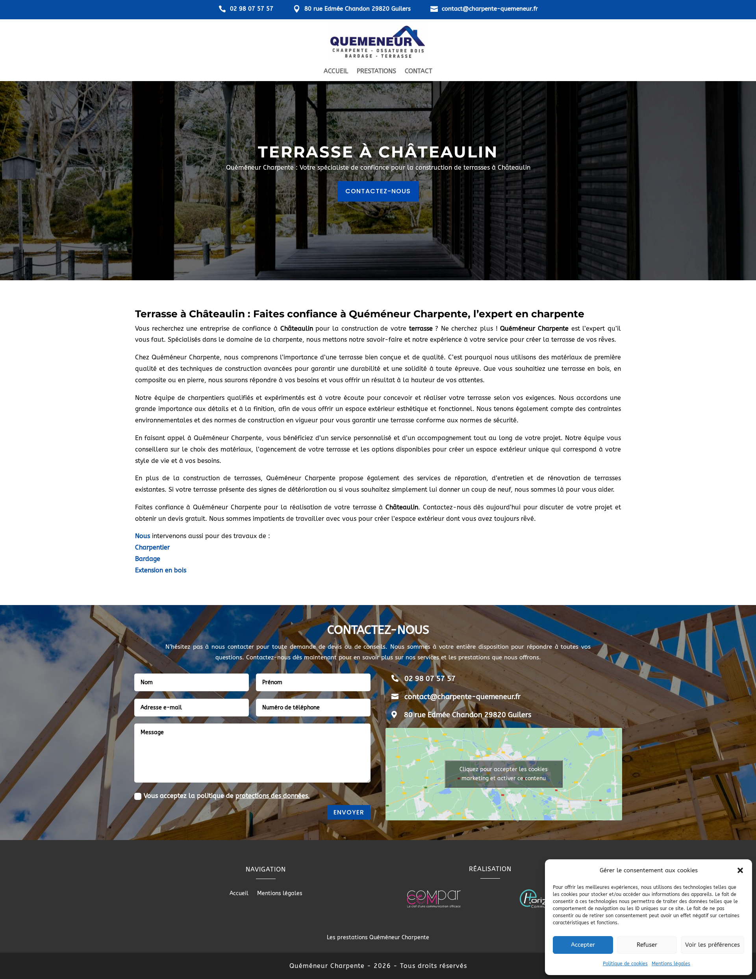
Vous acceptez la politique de (227, 795)
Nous (142, 536)
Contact (418, 71)
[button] (740, 870)
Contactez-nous (378, 191)
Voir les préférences (712, 944)
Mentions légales (671, 963)
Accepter (583, 944)
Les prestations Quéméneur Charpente (378, 937)
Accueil (336, 71)
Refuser (647, 944)
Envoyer (349, 812)
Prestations (376, 71)
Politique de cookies (625, 963)
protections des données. (272, 795)
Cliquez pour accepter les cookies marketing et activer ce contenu (504, 774)
